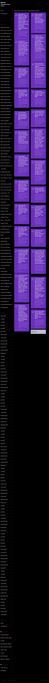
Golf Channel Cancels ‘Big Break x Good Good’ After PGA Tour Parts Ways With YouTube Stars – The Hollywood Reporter (6, 190)
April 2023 (3, 440)
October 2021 (3, 496)
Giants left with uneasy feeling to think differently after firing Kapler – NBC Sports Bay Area (23, 116)
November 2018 (4, 589)
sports (3, 2)
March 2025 (3, 368)
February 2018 (4, 611)
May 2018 (2, 602)
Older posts (34, 331)
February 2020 (4, 549)
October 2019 (3, 561)
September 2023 (4, 424)
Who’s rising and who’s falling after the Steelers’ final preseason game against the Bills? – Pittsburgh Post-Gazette (6, 150)
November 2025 (4, 344)
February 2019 (4, 580)
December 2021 (4, 490)
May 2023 (2, 437)
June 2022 (3, 471)
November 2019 (4, 558)
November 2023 (4, 418)
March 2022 (3, 481)
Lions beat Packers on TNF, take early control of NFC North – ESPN (40, 190)
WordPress (14, 680)
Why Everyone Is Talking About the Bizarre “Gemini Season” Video (6, 647)
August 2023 (3, 428)
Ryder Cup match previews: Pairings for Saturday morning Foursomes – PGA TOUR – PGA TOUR (23, 94)
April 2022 (3, 477)
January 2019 (3, 583)
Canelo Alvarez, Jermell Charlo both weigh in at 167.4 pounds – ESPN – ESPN (39, 94)
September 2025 (4, 350)
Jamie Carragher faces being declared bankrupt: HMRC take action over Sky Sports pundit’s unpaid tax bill (6, 244)
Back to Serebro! (4, 656)
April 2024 (3, 403)
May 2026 (2, 325)
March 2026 (3, 331)
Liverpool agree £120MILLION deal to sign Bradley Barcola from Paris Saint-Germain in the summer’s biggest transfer (6, 277)
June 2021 (3, 509)
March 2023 (3, 443)
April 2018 (3, 605)
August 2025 (3, 353)
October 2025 (3, 347)
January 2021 (3, 518)
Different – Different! (5, 659)
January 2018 (3, 614)
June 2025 (3, 359)
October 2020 (3, 527)
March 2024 (3, 406)
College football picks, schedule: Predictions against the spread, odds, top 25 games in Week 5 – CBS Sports (23, 73)
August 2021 (3, 502)
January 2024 (3, 412)
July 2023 (3, 431)
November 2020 (4, 524)
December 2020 (4, 521)
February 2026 (4, 334)
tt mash (2, 653)
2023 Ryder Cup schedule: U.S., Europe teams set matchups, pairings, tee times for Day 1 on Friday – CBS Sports (23, 209)
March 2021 (3, 515)
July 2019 (3, 571)
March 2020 (3, 546)
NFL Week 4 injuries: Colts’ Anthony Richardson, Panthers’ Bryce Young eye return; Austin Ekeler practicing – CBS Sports (39, 211)
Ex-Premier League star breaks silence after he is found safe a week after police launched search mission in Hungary (6, 114)
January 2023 (3, 449)
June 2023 (3, 434)
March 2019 (3, 577)
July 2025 (3, 356)
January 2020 (3, 552)
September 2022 (4, 462)
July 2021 (3, 505)
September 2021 (4, 499)
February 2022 (4, 484)
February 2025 (4, 372)
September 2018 (4, 596)
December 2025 (4, 340)
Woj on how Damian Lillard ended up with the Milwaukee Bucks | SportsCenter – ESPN (39, 315)
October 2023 (3, 421)
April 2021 (3, 512)
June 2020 (3, 537)
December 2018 (4, 586)
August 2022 (3, 465)
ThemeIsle (45, 680)
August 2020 (3, 530)
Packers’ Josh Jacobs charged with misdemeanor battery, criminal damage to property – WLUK (5, 205)
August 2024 (3, 390)
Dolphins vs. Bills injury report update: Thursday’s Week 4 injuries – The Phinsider (39, 233)
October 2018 (3, 593)
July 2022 (3, 468)
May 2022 (2, 474)
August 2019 (3, 568)
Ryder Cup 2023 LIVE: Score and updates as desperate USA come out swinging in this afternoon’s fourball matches (39, 18)
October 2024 (3, 384)
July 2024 (3, 393)
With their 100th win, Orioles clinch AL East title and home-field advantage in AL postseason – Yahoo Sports (23, 232)
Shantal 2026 (5, 631)
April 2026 (3, 328)
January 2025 (3, 375)
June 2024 (3, 396)
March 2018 (3, 608)
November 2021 (4, 493)
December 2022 (4, 452)
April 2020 (3, 543)
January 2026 (3, 337)
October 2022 (3, 459)
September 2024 (4, 387)
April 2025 (3, 365)
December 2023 (4, 415)
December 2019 (4, 555)
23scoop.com (5, 664)
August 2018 (3, 599)
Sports (2, 623)
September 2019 (4, 565)
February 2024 (4, 409)
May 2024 (2, 400)
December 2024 (4, 378)
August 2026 (3, 316)
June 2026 (3, 322)
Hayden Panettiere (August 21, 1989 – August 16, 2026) (6, 637)
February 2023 (4, 446)
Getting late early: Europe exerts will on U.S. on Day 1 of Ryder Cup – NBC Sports (39, 114)
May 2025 (2, 362)
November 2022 (4, 456)
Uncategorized (4, 626)
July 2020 (3, 533)
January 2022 (3, 487)
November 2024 (4, 381)
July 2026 (3, 319)
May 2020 (2, 540)
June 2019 (3, 574)
